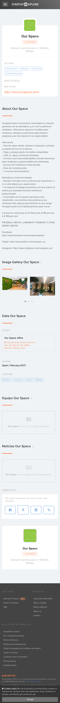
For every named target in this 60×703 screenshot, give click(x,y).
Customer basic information (15, 657)
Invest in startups (10, 603)
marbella (6, 380)
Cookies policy (9, 665)
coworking (36, 68)
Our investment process (13, 636)
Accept (30, 699)
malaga (39, 380)
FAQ (5, 607)
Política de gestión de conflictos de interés (22, 648)
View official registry (33, 681)
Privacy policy (9, 661)
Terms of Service (10, 640)
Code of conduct (10, 653)
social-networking (13, 73)
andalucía (18, 380)
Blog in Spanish (40, 607)
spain (29, 380)
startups (24, 68)
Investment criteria (11, 632)
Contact (36, 615)
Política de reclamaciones (14, 644)
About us (37, 611)
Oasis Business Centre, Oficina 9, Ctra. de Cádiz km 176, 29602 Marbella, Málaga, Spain (19, 345)
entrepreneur (11, 68)
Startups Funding (13, 599)
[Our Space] (15, 283)
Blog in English (40, 603)
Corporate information (43, 599)
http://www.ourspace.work (21, 92)
